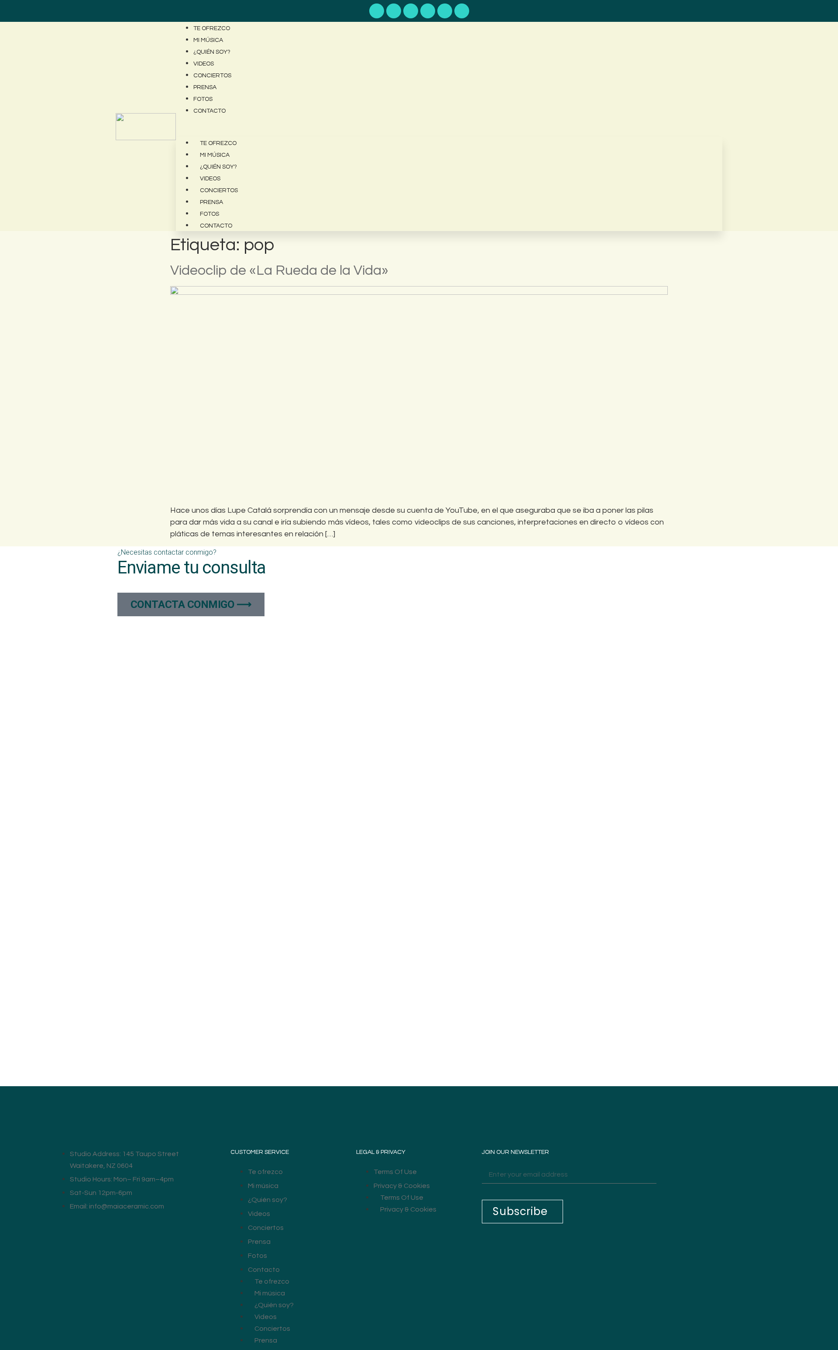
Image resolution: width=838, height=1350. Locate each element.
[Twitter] (461, 10)
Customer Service (259, 1152)
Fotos (203, 99)
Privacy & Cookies (402, 1185)
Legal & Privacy (380, 1152)
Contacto (209, 111)
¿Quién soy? (211, 52)
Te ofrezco (211, 28)
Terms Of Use (395, 1171)
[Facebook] (427, 10)
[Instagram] (444, 10)
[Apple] (410, 10)
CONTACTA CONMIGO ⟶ (191, 604)
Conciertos (212, 76)
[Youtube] (376, 10)
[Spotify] (393, 10)
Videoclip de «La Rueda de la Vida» (279, 270)
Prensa (204, 87)
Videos (203, 64)
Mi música (208, 40)
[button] (449, 122)
